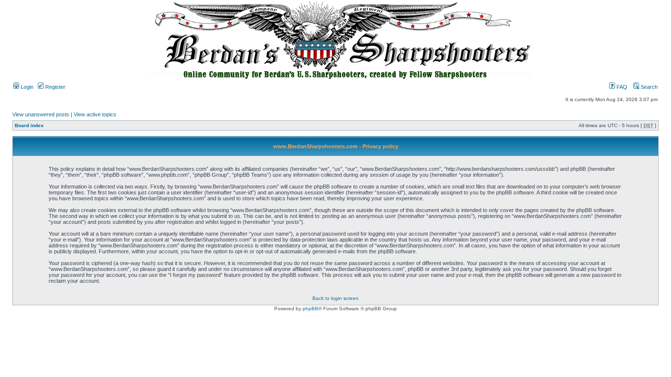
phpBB (310, 308)
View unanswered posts (40, 114)
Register (54, 87)
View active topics (95, 114)
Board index (29, 125)
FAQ (621, 87)
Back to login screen (335, 298)
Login (26, 87)
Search (648, 87)
